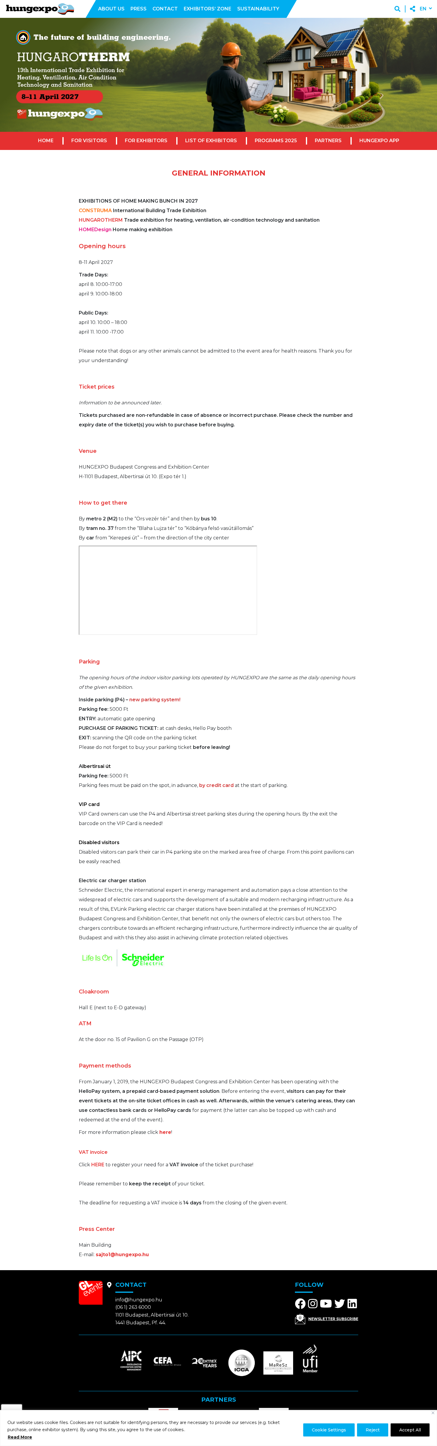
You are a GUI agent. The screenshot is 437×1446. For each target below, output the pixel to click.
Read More (20, 1437)
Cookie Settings (329, 1430)
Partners (328, 140)
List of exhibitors (211, 140)
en (423, 9)
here (165, 1132)
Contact (165, 9)
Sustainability (258, 9)
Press (139, 9)
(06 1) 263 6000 (133, 1307)
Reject (373, 1430)
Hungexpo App (379, 140)
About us (111, 9)
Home (46, 140)
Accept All (410, 1430)
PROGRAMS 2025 (276, 140)
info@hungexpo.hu (138, 1300)
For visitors (89, 140)
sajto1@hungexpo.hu (122, 1254)
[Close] (433, 1412)
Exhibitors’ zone (207, 9)
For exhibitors (146, 140)
